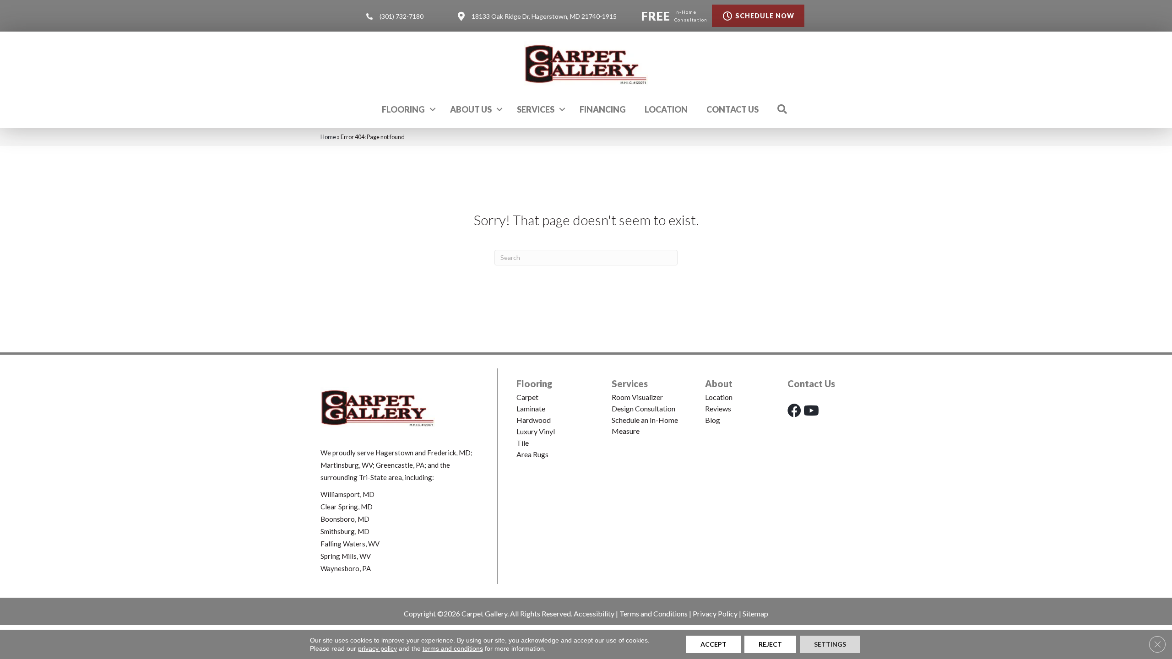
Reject (770, 644)
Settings (830, 644)
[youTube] (811, 410)
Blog (712, 420)
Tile (522, 442)
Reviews (718, 408)
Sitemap (755, 613)
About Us (471, 109)
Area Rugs (532, 454)
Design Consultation (643, 408)
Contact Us (732, 109)
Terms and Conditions (653, 613)
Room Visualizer (637, 397)
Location (666, 109)
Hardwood (533, 420)
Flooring (403, 109)
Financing (603, 109)
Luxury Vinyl (535, 431)
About (718, 383)
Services (535, 109)
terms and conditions (453, 648)
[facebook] (794, 410)
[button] (432, 109)
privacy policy (377, 648)
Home (328, 136)
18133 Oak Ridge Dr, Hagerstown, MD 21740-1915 (544, 16)
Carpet (527, 397)
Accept (713, 644)
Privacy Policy (715, 613)
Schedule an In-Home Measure (645, 425)
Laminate (530, 408)
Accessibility (594, 613)
